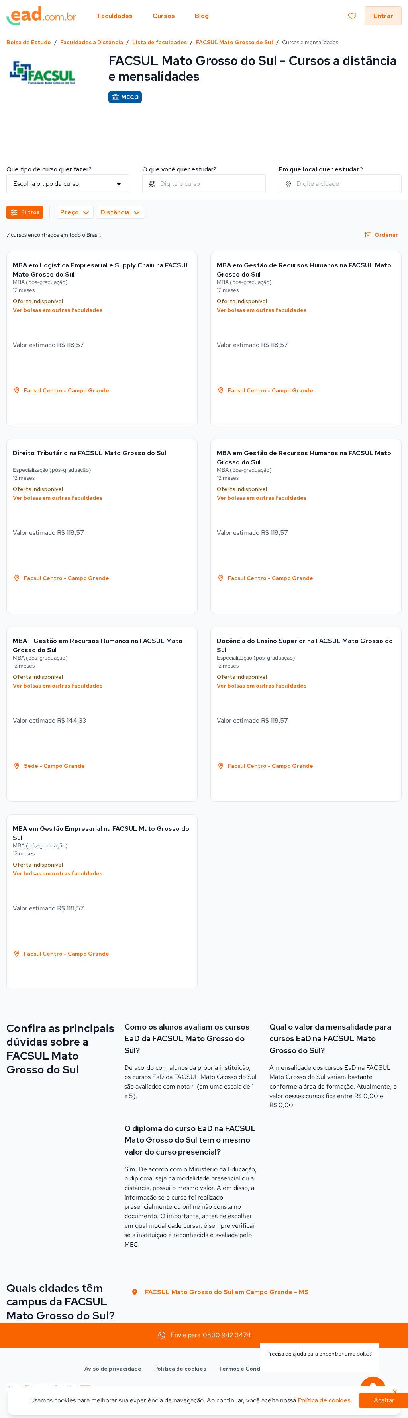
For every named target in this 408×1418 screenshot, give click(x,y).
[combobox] (203, 183)
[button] (24, 212)
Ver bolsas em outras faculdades (57, 310)
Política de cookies (180, 1368)
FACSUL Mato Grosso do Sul (234, 42)
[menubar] (153, 15)
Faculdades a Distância (91, 42)
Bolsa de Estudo (28, 42)
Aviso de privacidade (112, 1368)
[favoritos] (352, 15)
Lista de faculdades (159, 42)
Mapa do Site (306, 1368)
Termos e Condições (247, 1368)
